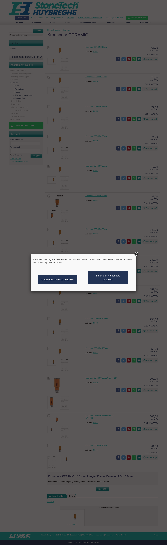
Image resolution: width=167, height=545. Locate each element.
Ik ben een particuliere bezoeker (108, 277)
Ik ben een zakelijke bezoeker (57, 279)
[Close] (136, 254)
